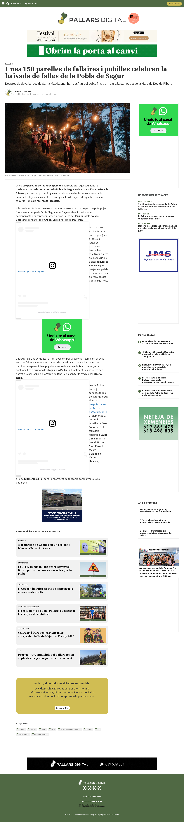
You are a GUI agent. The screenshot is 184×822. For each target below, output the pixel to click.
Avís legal (98, 814)
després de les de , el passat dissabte (98, 408)
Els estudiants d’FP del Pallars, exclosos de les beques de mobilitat (47, 612)
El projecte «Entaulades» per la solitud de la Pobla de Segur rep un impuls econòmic (157, 392)
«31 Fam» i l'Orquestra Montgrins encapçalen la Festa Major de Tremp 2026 (46, 634)
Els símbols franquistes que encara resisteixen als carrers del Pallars (155, 533)
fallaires (33, 729)
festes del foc (24, 734)
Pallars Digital (22, 91)
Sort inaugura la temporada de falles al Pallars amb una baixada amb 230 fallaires (157, 206)
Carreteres (23, 563)
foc (19, 651)
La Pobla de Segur (41, 734)
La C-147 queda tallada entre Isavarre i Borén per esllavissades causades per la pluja (45, 570)
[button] (174, 4)
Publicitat (68, 814)
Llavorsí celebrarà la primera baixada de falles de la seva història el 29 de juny (157, 228)
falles (43, 729)
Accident (22, 541)
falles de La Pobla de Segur (70, 729)
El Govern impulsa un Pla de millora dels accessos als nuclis (155, 521)
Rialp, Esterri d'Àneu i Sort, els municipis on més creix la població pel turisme (156, 367)
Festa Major (23, 629)
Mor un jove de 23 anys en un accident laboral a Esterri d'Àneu (44, 546)
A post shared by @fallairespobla (52, 312)
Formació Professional (28, 607)
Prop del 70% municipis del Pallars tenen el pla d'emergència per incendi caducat (46, 656)
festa (53, 729)
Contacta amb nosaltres (83, 814)
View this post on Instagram (31, 271)
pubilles (89, 729)
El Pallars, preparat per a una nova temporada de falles (156, 217)
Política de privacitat (111, 814)
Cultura (21, 729)
